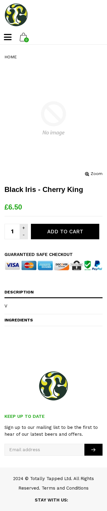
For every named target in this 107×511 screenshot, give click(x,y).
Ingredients (18, 320)
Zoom (97, 173)
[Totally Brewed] (16, 15)
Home (10, 56)
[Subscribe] (93, 450)
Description (19, 292)
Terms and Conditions (65, 488)
